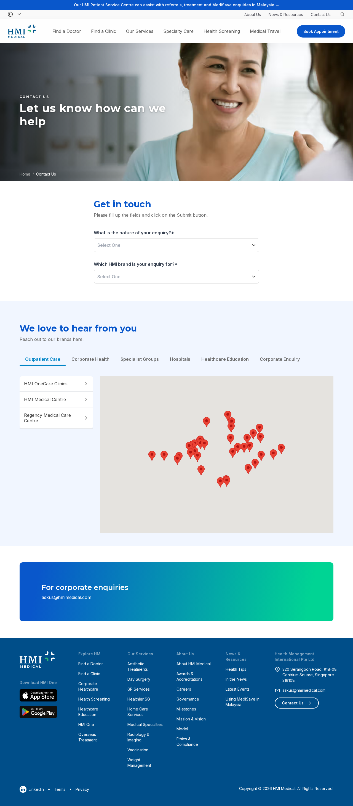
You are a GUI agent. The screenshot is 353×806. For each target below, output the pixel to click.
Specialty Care (178, 31)
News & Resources (286, 14)
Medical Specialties (145, 724)
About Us (252, 14)
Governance (187, 699)
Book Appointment (321, 31)
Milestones (186, 709)
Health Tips (236, 669)
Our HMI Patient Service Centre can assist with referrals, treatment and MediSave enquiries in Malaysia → (176, 4)
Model (182, 729)
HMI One (86, 724)
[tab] (43, 359)
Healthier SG (138, 699)
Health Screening (222, 31)
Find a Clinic (103, 31)
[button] (254, 245)
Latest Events (238, 689)
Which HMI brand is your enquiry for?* (136, 264)
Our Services (139, 31)
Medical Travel (265, 31)
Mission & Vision (191, 719)
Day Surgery (138, 679)
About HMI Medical (193, 663)
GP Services (138, 689)
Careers (183, 689)
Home (25, 174)
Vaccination (137, 749)
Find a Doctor (66, 31)
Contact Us (321, 14)
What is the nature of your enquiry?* (134, 232)
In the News (236, 679)
